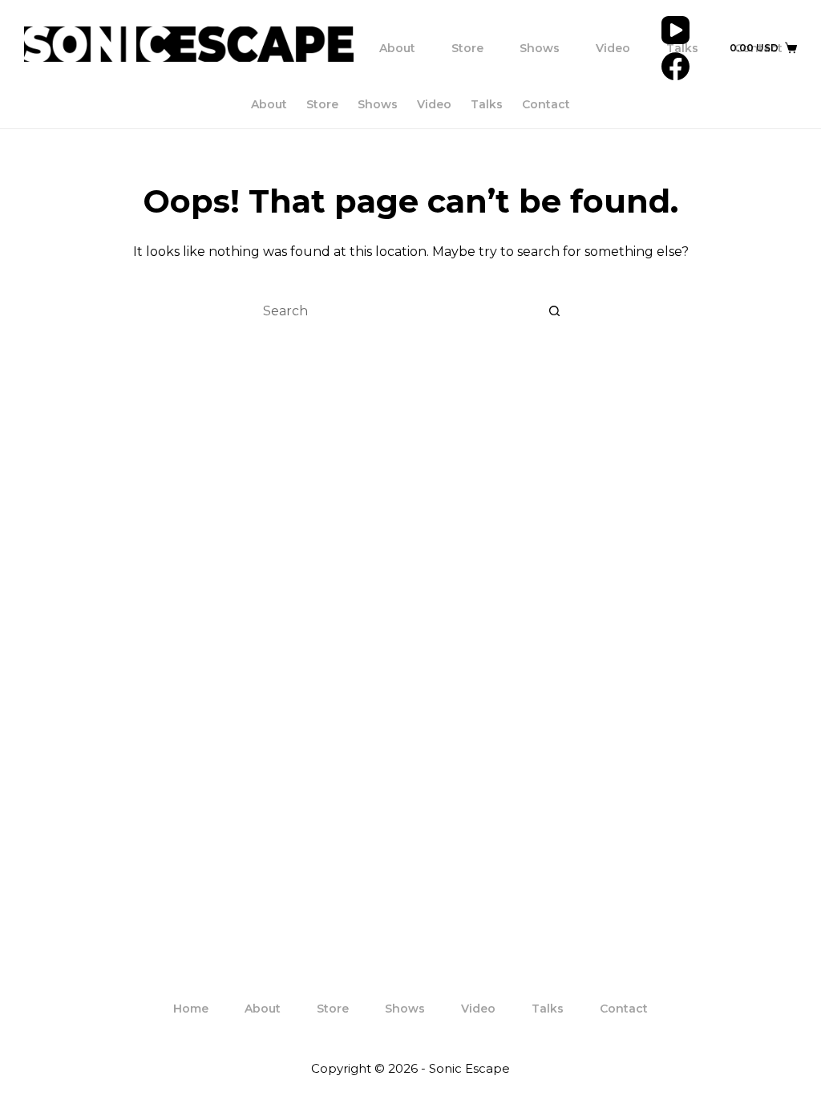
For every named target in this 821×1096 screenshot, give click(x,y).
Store (467, 48)
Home (190, 1008)
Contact (546, 104)
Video (613, 48)
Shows (540, 48)
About (397, 48)
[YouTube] (675, 30)
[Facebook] (675, 66)
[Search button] (555, 311)
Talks (682, 48)
